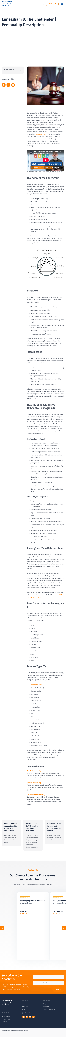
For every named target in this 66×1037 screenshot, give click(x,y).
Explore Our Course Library (36, 795)
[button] (62, 4)
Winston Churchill (36, 685)
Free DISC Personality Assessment (38, 771)
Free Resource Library (34, 783)
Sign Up (58, 989)
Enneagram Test (41, 134)
